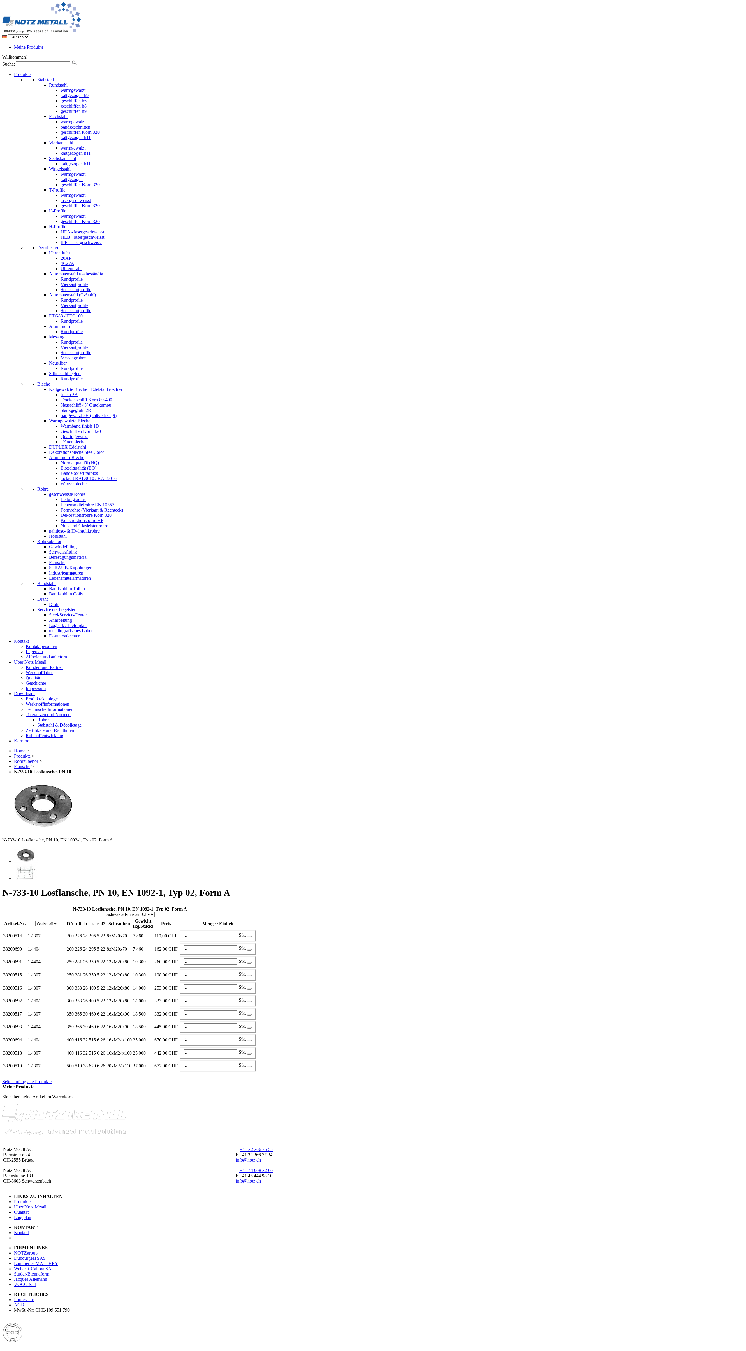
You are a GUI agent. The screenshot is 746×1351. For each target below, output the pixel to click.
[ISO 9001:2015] (12, 1340)
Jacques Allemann (30, 1279)
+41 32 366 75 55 (256, 1149)
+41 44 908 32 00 (256, 1170)
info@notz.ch (248, 1159)
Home (19, 750)
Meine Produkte (28, 47)
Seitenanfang (14, 1081)
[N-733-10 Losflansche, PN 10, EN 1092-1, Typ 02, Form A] (26, 861)
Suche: (8, 64)
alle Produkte (39, 1081)
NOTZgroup (26, 1252)
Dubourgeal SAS (30, 1258)
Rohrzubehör (26, 761)
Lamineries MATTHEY (36, 1263)
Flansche (22, 766)
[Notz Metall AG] (64, 31)
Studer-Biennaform (31, 1273)
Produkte (22, 755)
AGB (19, 1304)
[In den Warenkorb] (249, 936)
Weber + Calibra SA (33, 1268)
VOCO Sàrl (25, 1284)
